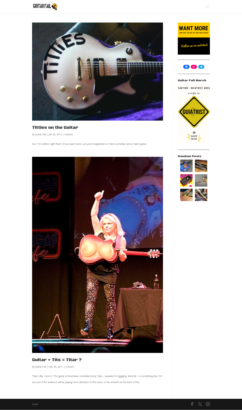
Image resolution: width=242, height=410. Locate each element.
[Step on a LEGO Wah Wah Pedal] (186, 185)
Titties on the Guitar (55, 127)
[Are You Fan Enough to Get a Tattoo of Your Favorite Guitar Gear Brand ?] (201, 200)
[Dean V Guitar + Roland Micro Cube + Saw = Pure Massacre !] (201, 171)
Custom (68, 134)
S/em (35, 404)
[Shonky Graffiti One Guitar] (186, 171)
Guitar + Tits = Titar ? (57, 360)
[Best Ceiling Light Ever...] (201, 185)
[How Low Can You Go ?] (186, 200)
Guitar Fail (40, 134)
